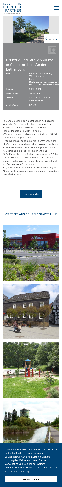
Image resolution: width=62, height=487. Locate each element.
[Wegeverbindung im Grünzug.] (31, 29)
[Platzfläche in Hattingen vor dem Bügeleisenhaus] (31, 311)
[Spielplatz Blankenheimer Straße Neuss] (31, 370)
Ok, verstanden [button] (31, 479)
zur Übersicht (31, 194)
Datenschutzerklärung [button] (17, 471)
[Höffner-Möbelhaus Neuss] (31, 253)
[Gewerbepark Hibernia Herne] (31, 428)
